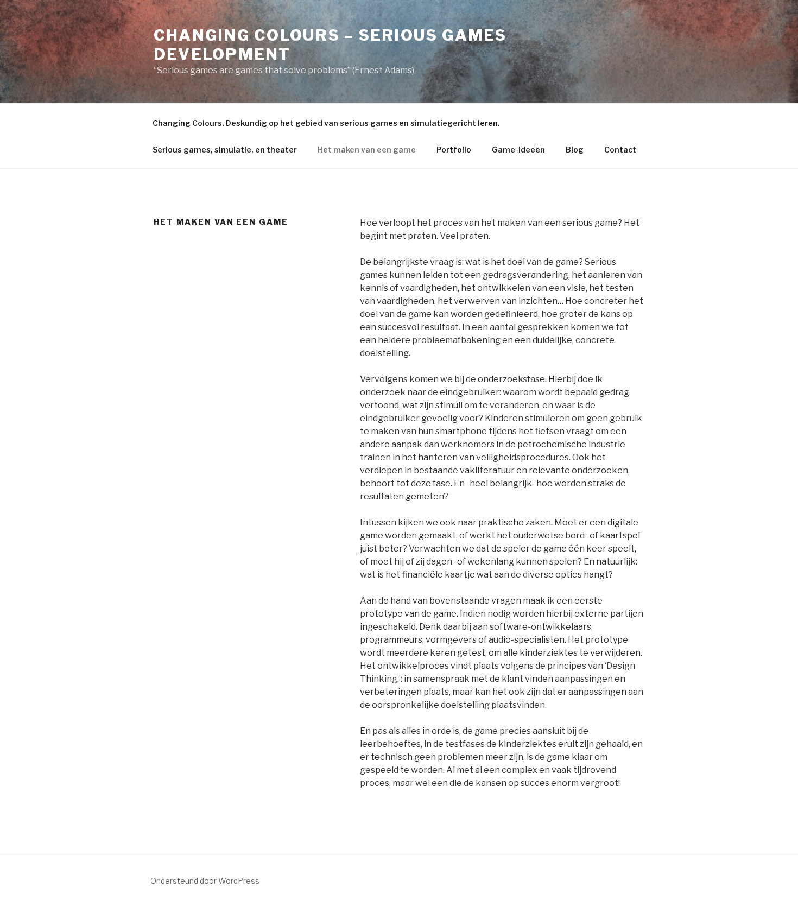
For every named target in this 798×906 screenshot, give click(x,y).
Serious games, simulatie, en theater (225, 149)
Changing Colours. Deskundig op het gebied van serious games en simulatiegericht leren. (326, 123)
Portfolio (453, 149)
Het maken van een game (367, 149)
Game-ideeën (518, 149)
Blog (575, 149)
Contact (620, 149)
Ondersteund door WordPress (204, 880)
